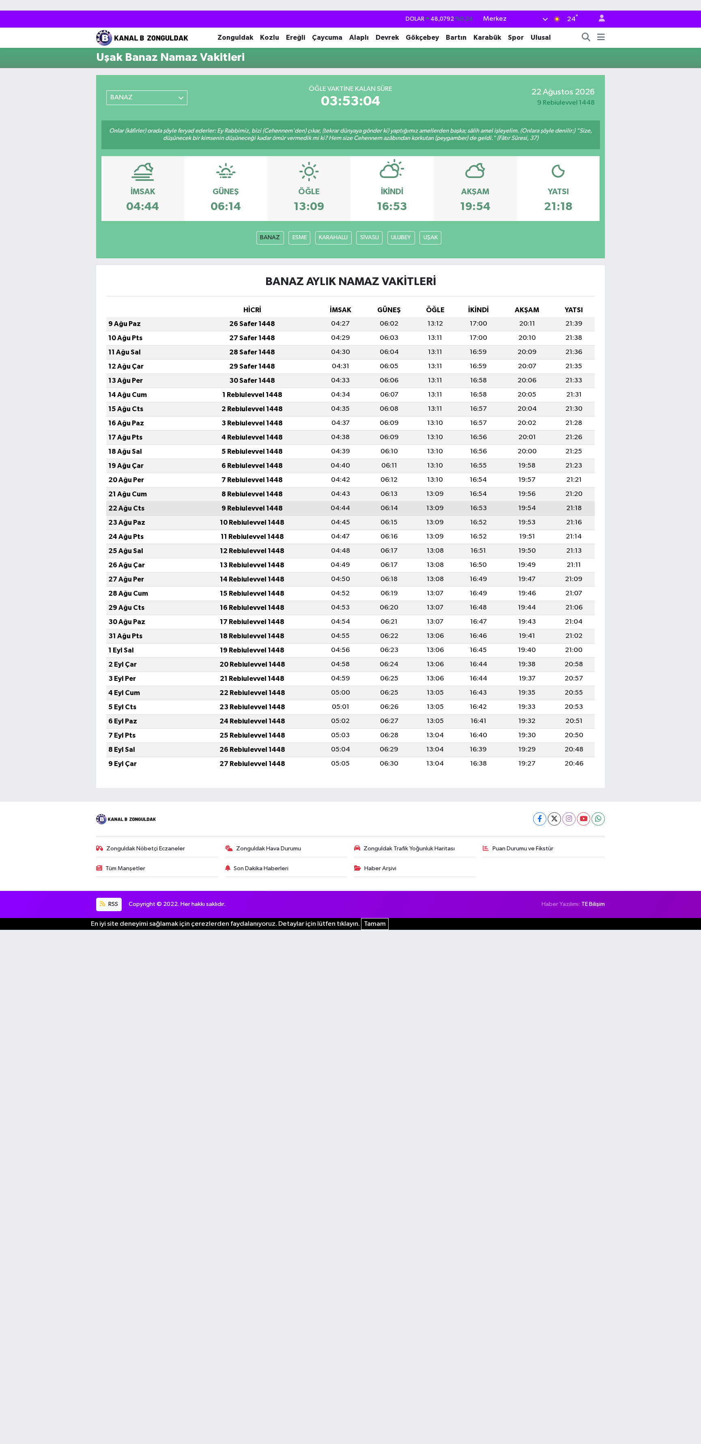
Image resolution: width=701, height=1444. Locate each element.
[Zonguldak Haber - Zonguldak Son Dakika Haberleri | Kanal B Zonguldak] (143, 37)
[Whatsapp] (598, 819)
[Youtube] (583, 819)
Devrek (387, 37)
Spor (516, 37)
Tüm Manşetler (125, 868)
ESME (299, 237)
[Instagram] (569, 819)
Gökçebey (422, 37)
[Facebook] (539, 819)
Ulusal (541, 37)
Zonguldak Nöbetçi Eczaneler (145, 848)
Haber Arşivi (380, 868)
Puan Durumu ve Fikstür (522, 848)
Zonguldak (235, 37)
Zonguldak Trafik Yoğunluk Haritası (409, 848)
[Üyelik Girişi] (598, 19)
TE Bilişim (593, 904)
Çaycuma (327, 37)
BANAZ (270, 237)
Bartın (456, 37)
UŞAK (431, 237)
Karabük (487, 37)
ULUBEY (401, 237)
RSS (112, 904)
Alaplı (359, 37)
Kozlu (269, 37)
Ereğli (295, 37)
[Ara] (586, 37)
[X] (554, 819)
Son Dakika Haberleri (261, 868)
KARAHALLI (333, 237)
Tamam (375, 923)
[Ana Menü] (601, 37)
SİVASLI (369, 237)
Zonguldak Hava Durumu (268, 848)
